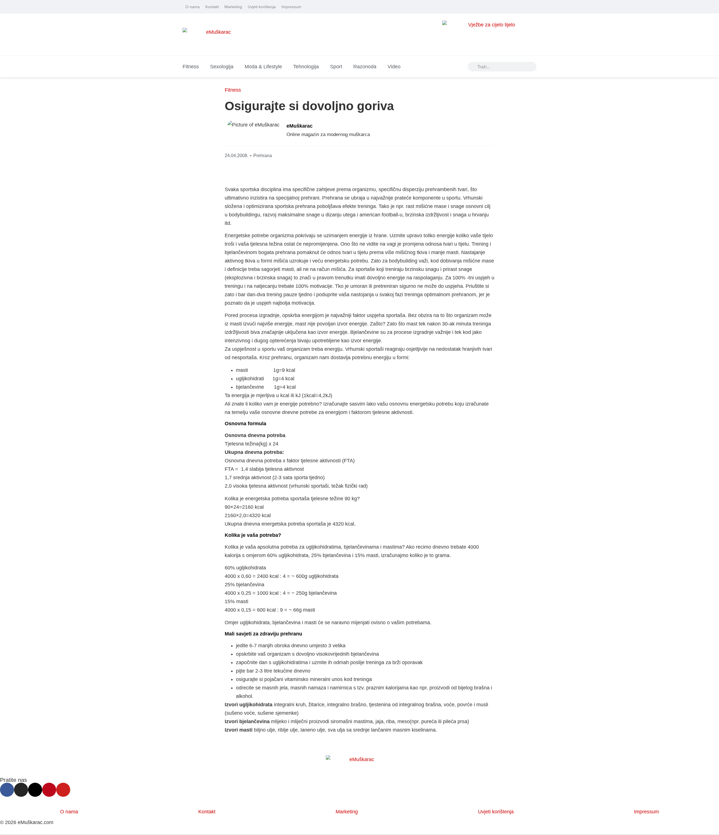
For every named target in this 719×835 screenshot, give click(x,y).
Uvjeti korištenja (262, 6)
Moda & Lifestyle (263, 66)
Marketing (233, 6)
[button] (447, 131)
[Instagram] (510, 6)
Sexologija (221, 66)
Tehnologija (306, 66)
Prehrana (262, 155)
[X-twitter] (518, 6)
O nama (192, 6)
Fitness (191, 66)
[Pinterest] (526, 6)
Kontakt (212, 6)
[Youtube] (533, 6)
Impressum (291, 6)
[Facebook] (502, 6)
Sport (336, 66)
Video (394, 66)
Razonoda (364, 66)
